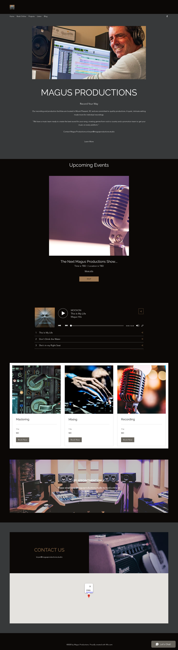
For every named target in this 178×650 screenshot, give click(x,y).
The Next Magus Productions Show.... (89, 262)
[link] (36, 419)
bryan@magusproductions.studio (101, 131)
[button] (89, 52)
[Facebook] (167, 16)
